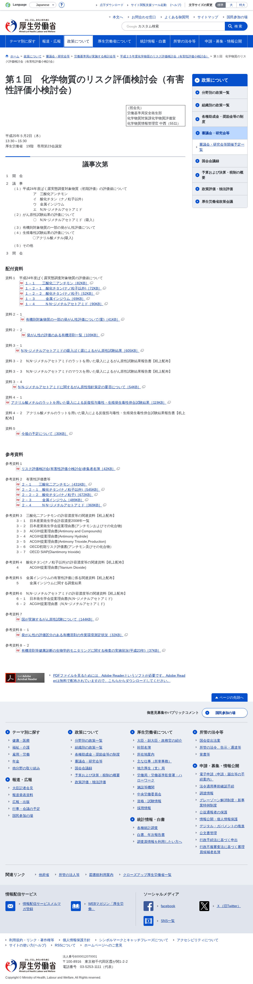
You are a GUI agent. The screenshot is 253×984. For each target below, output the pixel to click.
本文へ (118, 17)
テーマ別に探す (26, 732)
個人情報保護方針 (76, 940)
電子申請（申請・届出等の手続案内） (222, 776)
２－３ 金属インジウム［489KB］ (52, 500)
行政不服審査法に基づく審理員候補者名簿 (222, 849)
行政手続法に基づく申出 (219, 840)
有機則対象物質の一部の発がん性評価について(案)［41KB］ (73, 319)
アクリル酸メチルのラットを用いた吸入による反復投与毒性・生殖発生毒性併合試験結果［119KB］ (88, 402)
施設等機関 (145, 787)
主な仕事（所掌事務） (154, 761)
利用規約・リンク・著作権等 (31, 940)
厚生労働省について (155, 732)
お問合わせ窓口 (144, 17)
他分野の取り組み (26, 768)
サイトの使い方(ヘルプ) (27, 945)
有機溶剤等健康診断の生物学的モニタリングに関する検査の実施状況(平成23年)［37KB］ (91, 650)
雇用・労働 (21, 754)
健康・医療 (21, 740)
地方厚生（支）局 (151, 768)
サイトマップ (207, 17)
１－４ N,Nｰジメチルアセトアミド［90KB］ (64, 304)
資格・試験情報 (149, 801)
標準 (220, 5)
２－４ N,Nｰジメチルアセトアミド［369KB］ (61, 505)
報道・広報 (22, 780)
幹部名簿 (144, 747)
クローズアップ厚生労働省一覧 (147, 875)
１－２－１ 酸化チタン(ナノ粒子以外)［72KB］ (63, 288)
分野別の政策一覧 (216, 92)
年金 (15, 761)
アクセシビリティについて (197, 940)
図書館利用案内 (101, 875)
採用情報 (144, 808)
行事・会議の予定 (26, 809)
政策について (215, 80)
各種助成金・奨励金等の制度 (222, 119)
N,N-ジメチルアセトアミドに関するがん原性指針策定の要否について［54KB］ (79, 387)
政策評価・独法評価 (217, 189)
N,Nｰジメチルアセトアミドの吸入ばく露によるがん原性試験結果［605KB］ (80, 351)
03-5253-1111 (90, 967)
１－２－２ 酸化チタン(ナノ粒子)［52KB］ (60, 293)
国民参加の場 (237, 17)
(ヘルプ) (175, 5)
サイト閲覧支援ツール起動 (149, 5)
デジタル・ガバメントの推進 (222, 826)
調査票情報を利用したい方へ (159, 842)
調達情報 (206, 793)
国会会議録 (210, 161)
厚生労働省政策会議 (217, 201)
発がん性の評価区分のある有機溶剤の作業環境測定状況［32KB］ (72, 635)
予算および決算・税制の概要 (222, 174)
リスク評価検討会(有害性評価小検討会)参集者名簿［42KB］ (68, 469)
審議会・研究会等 (216, 133)
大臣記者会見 (22, 788)
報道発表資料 (22, 795)
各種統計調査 (147, 828)
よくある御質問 (177, 17)
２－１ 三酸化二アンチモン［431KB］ (54, 484)
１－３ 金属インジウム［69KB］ (55, 299)
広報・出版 (21, 802)
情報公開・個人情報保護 (219, 819)
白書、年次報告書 (151, 835)
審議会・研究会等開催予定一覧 (221, 147)
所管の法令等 (211, 732)
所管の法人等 (69, 875)
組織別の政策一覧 (216, 105)
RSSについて (65, 945)
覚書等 (205, 754)
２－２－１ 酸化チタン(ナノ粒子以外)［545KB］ (60, 490)
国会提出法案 (210, 740)
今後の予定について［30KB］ (44, 434)
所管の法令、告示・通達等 (220, 747)
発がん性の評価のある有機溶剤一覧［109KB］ (63, 335)
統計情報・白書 (151, 819)
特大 (242, 5)
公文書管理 (208, 833)
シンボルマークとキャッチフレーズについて (133, 940)
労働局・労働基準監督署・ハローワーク (159, 777)
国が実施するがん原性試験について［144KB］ (57, 619)
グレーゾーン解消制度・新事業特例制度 (222, 802)
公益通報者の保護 (213, 812)
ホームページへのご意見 (103, 945)
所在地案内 (145, 754)
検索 (238, 26)
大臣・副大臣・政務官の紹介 (159, 740)
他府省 (44, 875)
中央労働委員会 (149, 794)
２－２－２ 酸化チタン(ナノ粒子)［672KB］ (57, 495)
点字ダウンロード (112, 5)
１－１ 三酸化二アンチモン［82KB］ (57, 283)
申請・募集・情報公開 (219, 766)
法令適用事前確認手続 (217, 786)
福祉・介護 (21, 747)
